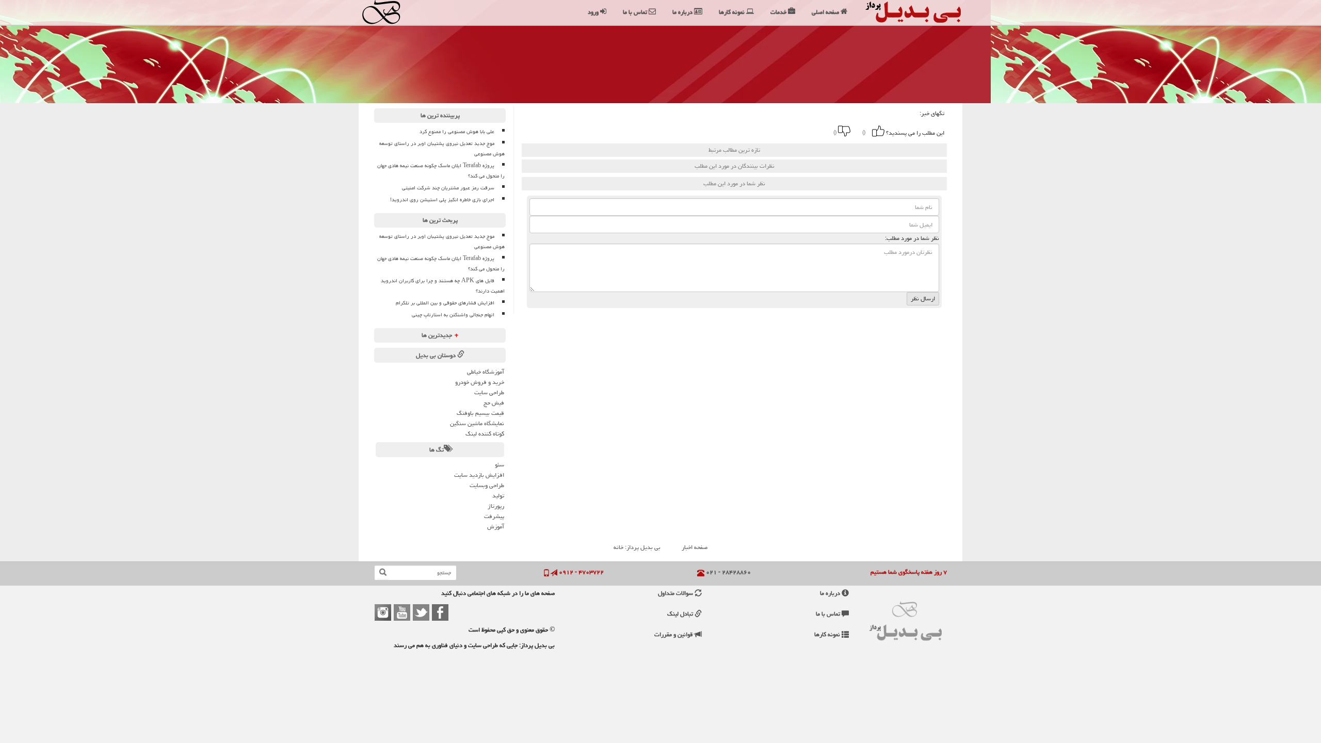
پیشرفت (494, 516)
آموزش (495, 526)
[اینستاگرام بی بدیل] (383, 612)
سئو (499, 465)
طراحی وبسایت (487, 485)
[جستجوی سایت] (383, 573)
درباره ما (831, 593)
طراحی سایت (489, 392)
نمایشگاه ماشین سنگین (477, 423)
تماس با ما (829, 614)
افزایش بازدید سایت (479, 475)
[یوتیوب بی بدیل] (402, 612)
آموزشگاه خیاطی (485, 372)
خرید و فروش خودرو (479, 382)
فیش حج (494, 403)
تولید (498, 496)
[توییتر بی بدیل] (421, 612)
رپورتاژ (496, 506)
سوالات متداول (676, 593)
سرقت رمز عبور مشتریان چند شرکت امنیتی (448, 188)
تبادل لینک (681, 614)
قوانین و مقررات (674, 634)
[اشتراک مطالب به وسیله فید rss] (693, 131)
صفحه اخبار (694, 547)
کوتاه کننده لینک (484, 434)
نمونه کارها (828, 634)
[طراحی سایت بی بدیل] (390, 12)
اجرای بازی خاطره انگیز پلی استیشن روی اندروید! (442, 200)
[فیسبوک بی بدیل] (440, 612)
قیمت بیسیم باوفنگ (480, 413)
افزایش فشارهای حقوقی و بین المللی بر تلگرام (445, 303)
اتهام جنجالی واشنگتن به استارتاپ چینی (453, 315)
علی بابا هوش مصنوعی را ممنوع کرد (457, 131)
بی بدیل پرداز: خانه (637, 547)
